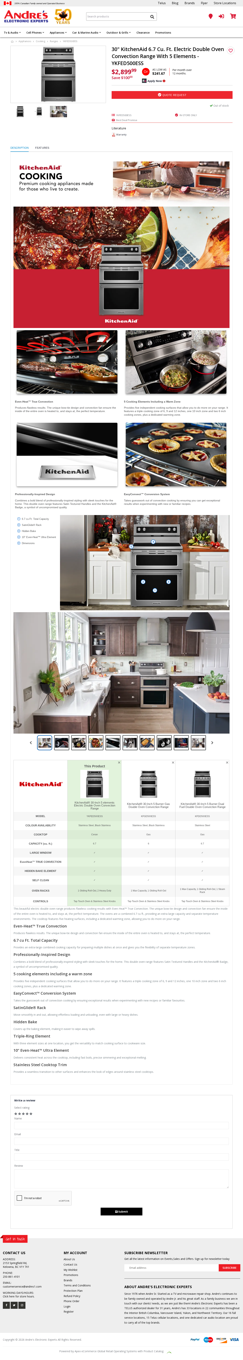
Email (17, 1134)
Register (69, 1311)
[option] (58, 74)
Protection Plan (73, 1290)
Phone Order (71, 1301)
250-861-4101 (11, 1276)
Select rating (21, 1107)
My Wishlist (70, 1270)
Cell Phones (34, 32)
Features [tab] (42, 147)
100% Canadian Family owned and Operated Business (39, 3)
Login (67, 1306)
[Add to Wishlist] (230, 50)
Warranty (121, 134)
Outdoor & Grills (117, 32)
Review (18, 1165)
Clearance (143, 32)
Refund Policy (72, 1296)
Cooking (40, 41)
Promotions (163, 32)
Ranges (54, 41)
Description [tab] (19, 147)
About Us (69, 1259)
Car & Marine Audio (85, 32)
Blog (175, 3)
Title (17, 1150)
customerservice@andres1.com (22, 1286)
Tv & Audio (11, 32)
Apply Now (155, 81)
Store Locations (225, 3)
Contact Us (70, 1264)
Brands (190, 3)
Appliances (57, 32)
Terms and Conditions (77, 1285)
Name (18, 1118)
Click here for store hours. (19, 1296)
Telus (162, 3)
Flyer (204, 3)
